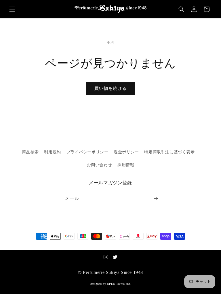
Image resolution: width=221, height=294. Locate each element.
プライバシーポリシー (87, 151)
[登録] (155, 198)
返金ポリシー (126, 151)
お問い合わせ (99, 164)
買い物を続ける (110, 88)
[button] (12, 9)
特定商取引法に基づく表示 (169, 151)
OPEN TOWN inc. (119, 283)
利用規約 (52, 151)
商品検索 (30, 151)
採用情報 (125, 164)
